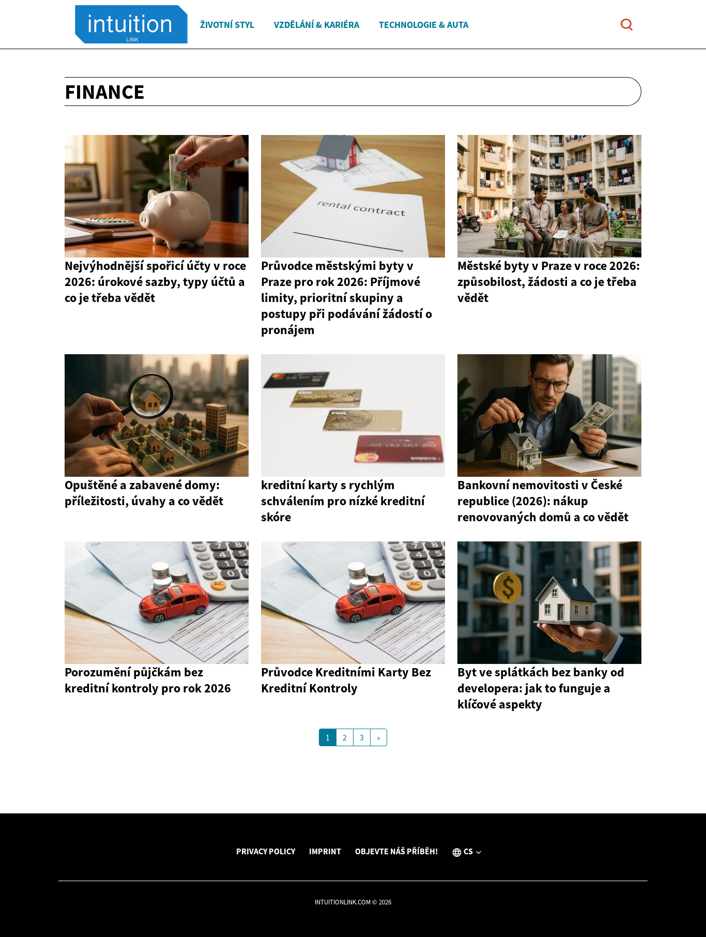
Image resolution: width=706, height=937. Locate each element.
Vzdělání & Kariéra (316, 25)
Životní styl (227, 25)
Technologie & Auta (423, 25)
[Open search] (627, 24)
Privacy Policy (265, 851)
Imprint (325, 851)
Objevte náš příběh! (396, 851)
